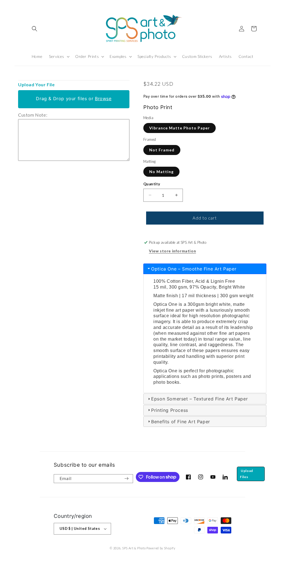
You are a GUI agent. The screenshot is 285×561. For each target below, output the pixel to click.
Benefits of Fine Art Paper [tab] (180, 421)
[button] (34, 29)
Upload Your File (36, 84)
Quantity (151, 184)
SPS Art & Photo (134, 548)
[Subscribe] (127, 478)
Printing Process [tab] (169, 410)
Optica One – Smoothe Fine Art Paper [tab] (193, 269)
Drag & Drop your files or (73, 98)
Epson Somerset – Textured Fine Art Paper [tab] (199, 399)
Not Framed (162, 149)
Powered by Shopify (160, 548)
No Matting (161, 171)
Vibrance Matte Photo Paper (179, 128)
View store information (172, 250)
